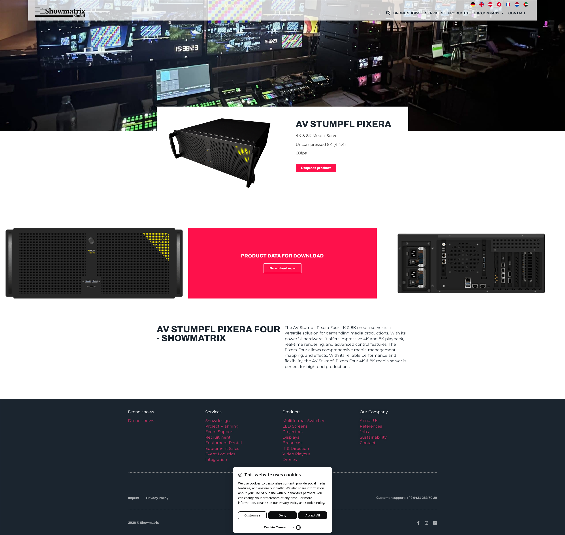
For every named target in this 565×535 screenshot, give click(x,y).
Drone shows (141, 420)
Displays (290, 437)
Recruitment (217, 437)
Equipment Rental (223, 442)
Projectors (292, 431)
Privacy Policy (157, 498)
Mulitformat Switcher (303, 420)
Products (458, 13)
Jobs (364, 431)
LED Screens (295, 426)
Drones (289, 459)
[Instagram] (427, 523)
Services (434, 13)
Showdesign (217, 420)
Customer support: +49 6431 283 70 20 (406, 497)
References (371, 426)
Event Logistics (220, 454)
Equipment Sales (222, 448)
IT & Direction (295, 448)
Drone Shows (407, 13)
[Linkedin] (435, 523)
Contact (517, 13)
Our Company (486, 13)
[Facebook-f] (418, 523)
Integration (216, 459)
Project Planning (222, 426)
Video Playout (296, 454)
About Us (369, 420)
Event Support (219, 431)
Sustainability (373, 437)
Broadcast (292, 442)
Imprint (133, 498)
